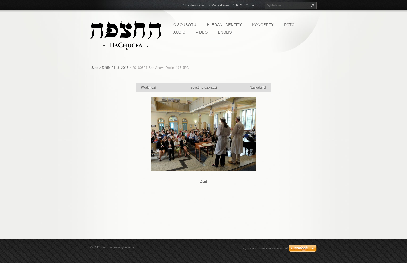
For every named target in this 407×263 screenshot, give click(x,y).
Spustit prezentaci (203, 87)
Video (202, 32)
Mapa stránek (220, 5)
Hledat (312, 5)
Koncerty (263, 25)
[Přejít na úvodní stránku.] (125, 35)
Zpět (203, 181)
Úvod (94, 67)
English (226, 32)
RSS (239, 5)
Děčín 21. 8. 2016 (115, 67)
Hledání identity (224, 25)
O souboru (184, 25)
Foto (289, 25)
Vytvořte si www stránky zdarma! (265, 248)
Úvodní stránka (195, 5)
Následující (258, 87)
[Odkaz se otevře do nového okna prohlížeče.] (203, 134)
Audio (179, 32)
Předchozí (148, 87)
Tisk (251, 5)
